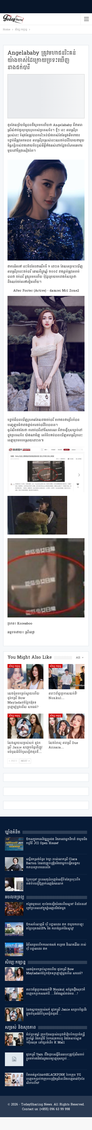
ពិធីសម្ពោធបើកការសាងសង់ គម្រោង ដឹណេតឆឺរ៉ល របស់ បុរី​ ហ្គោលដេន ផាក (56, 946)
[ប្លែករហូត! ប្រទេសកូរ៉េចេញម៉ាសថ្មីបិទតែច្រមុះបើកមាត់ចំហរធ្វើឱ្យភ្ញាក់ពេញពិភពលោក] (14, 884)
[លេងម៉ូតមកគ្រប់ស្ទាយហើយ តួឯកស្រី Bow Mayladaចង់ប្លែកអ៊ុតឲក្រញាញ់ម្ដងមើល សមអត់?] (25, 676)
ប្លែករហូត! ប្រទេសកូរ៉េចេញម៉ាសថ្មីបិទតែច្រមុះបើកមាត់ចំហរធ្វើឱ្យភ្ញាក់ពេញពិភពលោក (53, 881)
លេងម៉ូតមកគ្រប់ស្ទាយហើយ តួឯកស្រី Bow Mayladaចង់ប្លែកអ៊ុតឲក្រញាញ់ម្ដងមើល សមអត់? (54, 971)
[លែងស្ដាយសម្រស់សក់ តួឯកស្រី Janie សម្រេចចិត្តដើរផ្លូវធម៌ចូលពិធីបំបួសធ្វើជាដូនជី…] (25, 726)
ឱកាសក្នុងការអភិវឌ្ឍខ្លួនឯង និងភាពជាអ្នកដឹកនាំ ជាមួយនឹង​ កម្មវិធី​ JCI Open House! (56, 841)
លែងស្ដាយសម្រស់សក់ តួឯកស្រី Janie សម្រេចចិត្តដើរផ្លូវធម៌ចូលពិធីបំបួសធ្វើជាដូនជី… (56, 1011)
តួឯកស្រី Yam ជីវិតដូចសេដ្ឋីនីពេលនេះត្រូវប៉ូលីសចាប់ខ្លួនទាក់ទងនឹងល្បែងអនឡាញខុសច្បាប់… (55, 1056)
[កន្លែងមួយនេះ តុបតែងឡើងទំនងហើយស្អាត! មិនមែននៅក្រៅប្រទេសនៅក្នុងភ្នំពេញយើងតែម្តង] (14, 909)
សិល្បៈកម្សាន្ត (14, 666)
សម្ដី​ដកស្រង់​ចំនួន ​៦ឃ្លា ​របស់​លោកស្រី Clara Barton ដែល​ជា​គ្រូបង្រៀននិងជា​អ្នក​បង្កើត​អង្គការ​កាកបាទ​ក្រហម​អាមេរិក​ (53, 863)
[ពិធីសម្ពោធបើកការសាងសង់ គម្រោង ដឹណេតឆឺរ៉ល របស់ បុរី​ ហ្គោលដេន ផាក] (14, 949)
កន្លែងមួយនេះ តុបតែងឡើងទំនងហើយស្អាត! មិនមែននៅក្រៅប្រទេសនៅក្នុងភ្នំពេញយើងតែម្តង (56, 906)
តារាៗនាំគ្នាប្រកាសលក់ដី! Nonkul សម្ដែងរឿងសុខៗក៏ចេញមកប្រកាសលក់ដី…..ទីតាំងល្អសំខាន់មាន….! (55, 991)
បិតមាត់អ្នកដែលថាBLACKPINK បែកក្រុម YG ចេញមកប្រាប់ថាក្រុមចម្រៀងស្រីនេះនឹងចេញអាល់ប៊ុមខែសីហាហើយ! (55, 1079)
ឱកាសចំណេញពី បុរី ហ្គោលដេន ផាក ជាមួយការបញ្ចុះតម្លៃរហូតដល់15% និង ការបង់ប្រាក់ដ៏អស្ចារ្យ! (55, 926)
